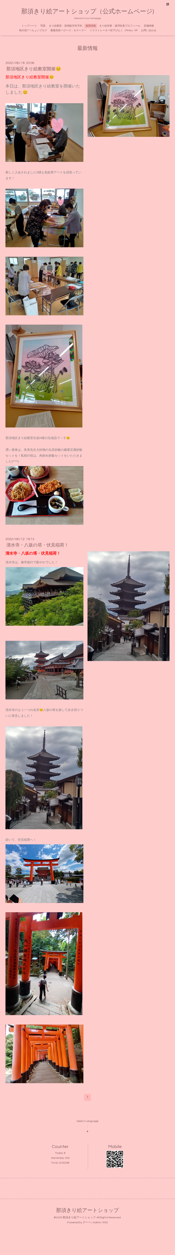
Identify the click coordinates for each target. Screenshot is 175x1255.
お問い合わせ (148, 30)
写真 (42, 26)
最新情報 (91, 26)
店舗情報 (149, 26)
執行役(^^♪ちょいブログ (33, 30)
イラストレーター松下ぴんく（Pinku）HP (114, 30)
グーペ (87, 1222)
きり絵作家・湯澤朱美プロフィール (119, 26)
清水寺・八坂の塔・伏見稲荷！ (37, 545)
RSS (105, 1222)
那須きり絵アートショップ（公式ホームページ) (87, 11)
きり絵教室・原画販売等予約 (65, 26)
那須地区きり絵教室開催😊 (33, 69)
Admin (97, 1222)
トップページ (29, 26)
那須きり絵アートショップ (87, 1210)
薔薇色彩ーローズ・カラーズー (68, 30)
